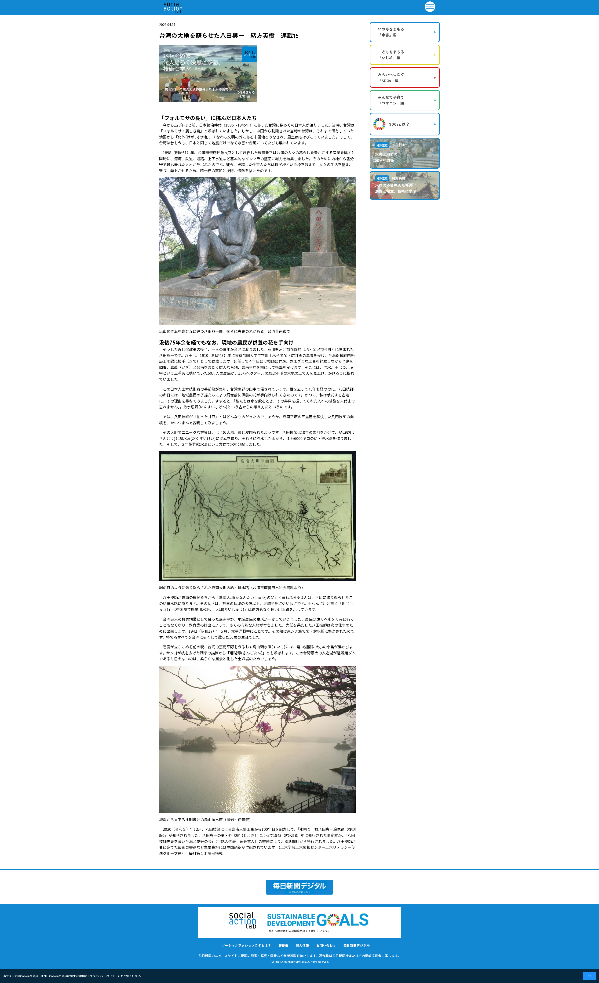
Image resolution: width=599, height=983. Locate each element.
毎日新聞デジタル (356, 945)
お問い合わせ (326, 945)
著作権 (283, 945)
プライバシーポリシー (104, 976)
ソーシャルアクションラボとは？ (246, 945)
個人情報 (302, 945)
